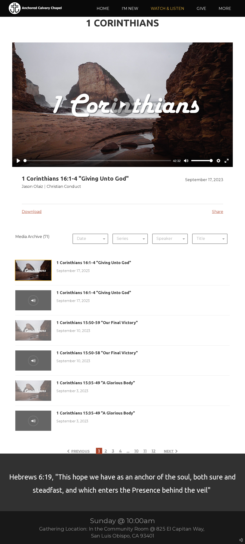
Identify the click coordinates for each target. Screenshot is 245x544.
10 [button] (136, 451)
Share (217, 211)
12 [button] (153, 451)
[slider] (97, 160)
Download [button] (32, 211)
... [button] (128, 451)
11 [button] (145, 451)
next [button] (169, 451)
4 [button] (120, 451)
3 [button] (113, 451)
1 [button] (99, 451)
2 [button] (106, 451)
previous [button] (80, 451)
